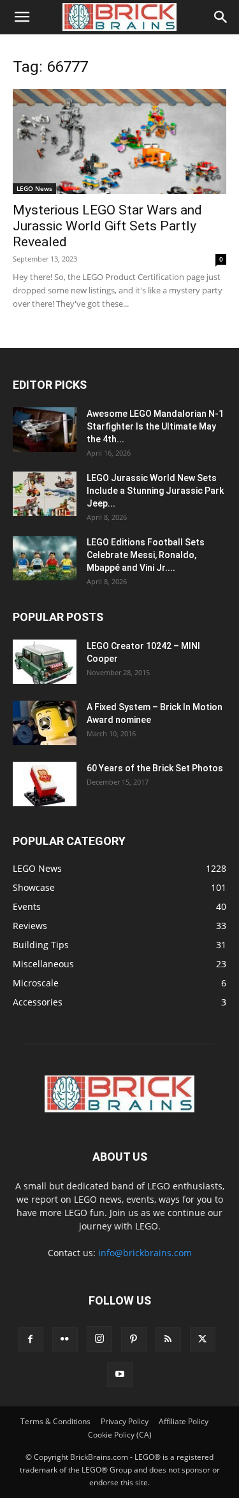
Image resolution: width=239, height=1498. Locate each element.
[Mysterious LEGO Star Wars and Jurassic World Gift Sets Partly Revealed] (119, 141)
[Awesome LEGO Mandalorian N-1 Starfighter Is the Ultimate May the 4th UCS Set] (44, 429)
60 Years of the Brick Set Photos (155, 768)
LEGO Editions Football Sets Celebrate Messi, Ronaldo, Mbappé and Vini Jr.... (146, 555)
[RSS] (168, 1339)
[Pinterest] (134, 1339)
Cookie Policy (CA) (120, 1434)
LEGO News (34, 188)
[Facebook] (30, 1339)
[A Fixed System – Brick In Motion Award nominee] (44, 723)
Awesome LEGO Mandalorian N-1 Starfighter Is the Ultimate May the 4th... (155, 426)
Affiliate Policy (183, 1421)
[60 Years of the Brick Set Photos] (44, 784)
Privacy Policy (124, 1421)
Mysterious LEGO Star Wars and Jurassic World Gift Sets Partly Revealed (107, 225)
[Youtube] (120, 1374)
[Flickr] (65, 1339)
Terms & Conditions (55, 1421)
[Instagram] (99, 1339)
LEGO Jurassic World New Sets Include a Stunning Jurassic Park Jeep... (155, 490)
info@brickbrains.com (145, 1253)
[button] (21, 17)
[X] (202, 1339)
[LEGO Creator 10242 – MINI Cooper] (44, 662)
